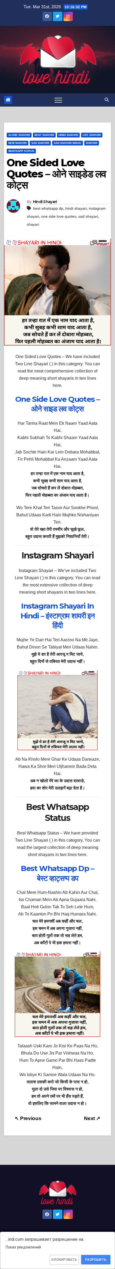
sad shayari (88, 216)
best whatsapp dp (48, 208)
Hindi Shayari (68, 134)
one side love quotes (58, 216)
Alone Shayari (19, 134)
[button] (107, 100)
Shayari (91, 142)
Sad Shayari (40, 142)
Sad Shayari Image (67, 142)
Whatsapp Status (21, 150)
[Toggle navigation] (58, 99)
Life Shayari (92, 134)
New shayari (17, 142)
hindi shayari (76, 208)
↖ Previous (28, 1118)
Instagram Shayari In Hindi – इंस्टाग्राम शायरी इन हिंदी (58, 615)
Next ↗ (92, 1118)
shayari (33, 224)
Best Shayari (44, 134)
